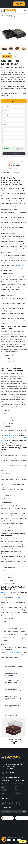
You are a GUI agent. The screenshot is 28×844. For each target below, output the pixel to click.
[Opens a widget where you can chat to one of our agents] (23, 841)
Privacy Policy (18, 786)
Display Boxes (4, 790)
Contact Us (17, 787)
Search (24, 811)
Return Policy (18, 793)
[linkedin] (13, 803)
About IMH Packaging (19, 783)
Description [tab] (5, 172)
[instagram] (9, 803)
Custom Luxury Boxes (14, 739)
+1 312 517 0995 (6, 3)
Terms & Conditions (19, 784)
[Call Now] (3, 839)
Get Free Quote (19, 4)
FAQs (16, 790)
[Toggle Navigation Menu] (25, 10)
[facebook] (20, 803)
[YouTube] (2, 803)
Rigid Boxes (9, 15)
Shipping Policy (18, 792)
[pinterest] (16, 803)
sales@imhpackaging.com (13, 777)
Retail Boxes (3, 789)
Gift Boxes (3, 792)
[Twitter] (6, 803)
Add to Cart (7, 56)
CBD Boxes (3, 787)
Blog (16, 789)
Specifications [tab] (17, 172)
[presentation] (12, 742)
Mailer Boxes (4, 793)
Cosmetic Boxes (4, 786)
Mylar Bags (3, 783)
